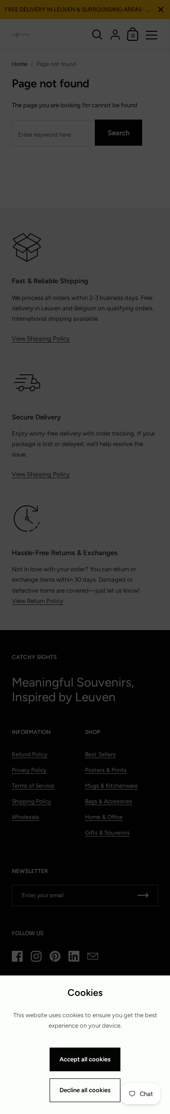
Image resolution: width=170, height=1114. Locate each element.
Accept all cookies (85, 1059)
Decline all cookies (85, 1090)
